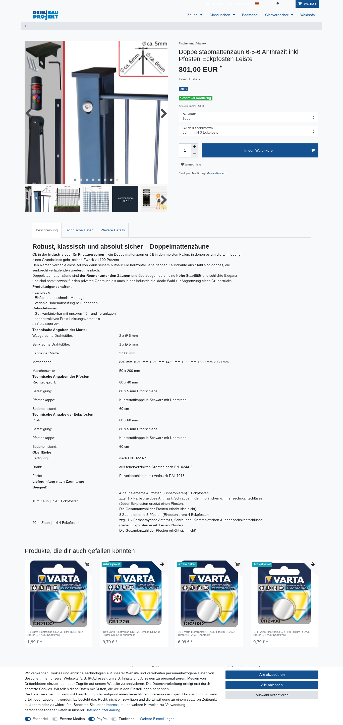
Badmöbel (250, 15)
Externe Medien (72, 719)
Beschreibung (47, 230)
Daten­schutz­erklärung (102, 710)
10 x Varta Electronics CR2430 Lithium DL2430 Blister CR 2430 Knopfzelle (281, 633)
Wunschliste (192, 164)
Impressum (115, 705)
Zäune (193, 15)
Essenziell (40, 719)
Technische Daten (79, 230)
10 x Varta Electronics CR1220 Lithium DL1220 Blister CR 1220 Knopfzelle (131, 633)
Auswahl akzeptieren (272, 695)
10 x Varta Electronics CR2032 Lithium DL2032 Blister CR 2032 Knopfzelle (206, 633)
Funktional (127, 719)
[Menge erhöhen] (194, 146)
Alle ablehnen (272, 685)
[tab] (47, 230)
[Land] (257, 4)
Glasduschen (220, 15)
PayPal (101, 719)
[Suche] (278, 4)
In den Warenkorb (258, 150)
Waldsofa (307, 15)
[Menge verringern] (194, 153)
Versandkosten (216, 173)
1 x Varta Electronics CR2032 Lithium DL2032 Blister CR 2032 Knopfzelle (55, 633)
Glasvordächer (277, 15)
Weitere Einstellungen (157, 719)
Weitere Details (113, 230)
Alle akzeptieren (272, 675)
